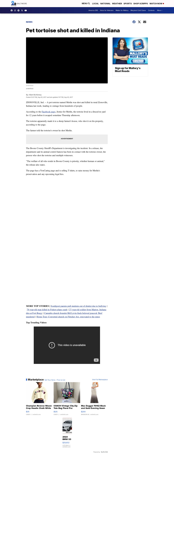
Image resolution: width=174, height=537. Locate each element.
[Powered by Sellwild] (104, 452)
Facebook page (48, 111)
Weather (117, 3)
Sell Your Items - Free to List (55, 380)
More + (159, 10)
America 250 (93, 10)
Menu (85, 3)
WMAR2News (19, 10)
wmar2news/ (12, 10)
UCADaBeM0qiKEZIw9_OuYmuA (26, 10)
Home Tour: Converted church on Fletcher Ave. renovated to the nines (68, 316)
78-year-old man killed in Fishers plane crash (47, 309)
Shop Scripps (140, 3)
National (105, 3)
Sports (128, 3)
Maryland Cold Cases (138, 10)
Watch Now (156, 3)
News (29, 22)
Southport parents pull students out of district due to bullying (78, 305)
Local (95, 3)
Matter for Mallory (122, 10)
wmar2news (15, 10)
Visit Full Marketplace (100, 379)
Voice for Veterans (107, 10)
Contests (151, 10)
